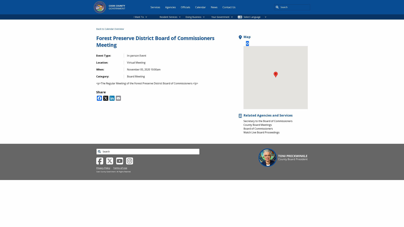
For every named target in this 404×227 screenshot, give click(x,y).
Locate (247, 43)
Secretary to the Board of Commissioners (268, 121)
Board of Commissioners (258, 128)
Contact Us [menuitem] (229, 7)
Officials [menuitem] (185, 7)
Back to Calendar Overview (110, 28)
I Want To (139, 16)
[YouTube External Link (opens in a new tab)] (120, 160)
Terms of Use (120, 167)
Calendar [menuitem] (200, 7)
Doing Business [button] (193, 16)
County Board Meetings (258, 125)
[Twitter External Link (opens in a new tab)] (111, 160)
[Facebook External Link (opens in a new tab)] (101, 160)
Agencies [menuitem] (170, 7)
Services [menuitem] (155, 7)
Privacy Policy (103, 167)
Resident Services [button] (168, 16)
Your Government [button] (220, 16)
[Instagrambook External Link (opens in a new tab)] (130, 160)
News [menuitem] (214, 7)
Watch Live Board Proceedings (261, 132)
